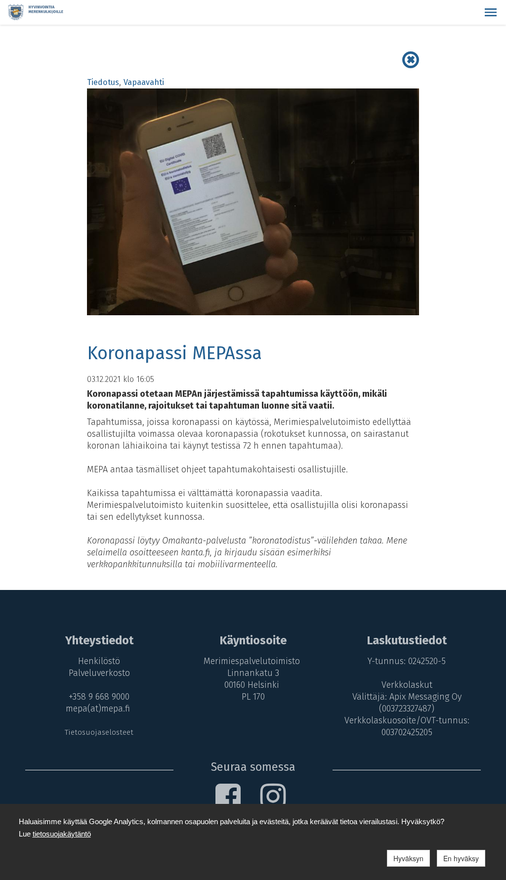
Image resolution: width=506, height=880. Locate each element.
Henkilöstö (99, 661)
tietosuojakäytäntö (62, 834)
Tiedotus (103, 82)
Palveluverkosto (99, 673)
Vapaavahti (144, 82)
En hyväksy (461, 858)
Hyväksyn (408, 858)
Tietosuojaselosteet (99, 732)
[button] (491, 12)
